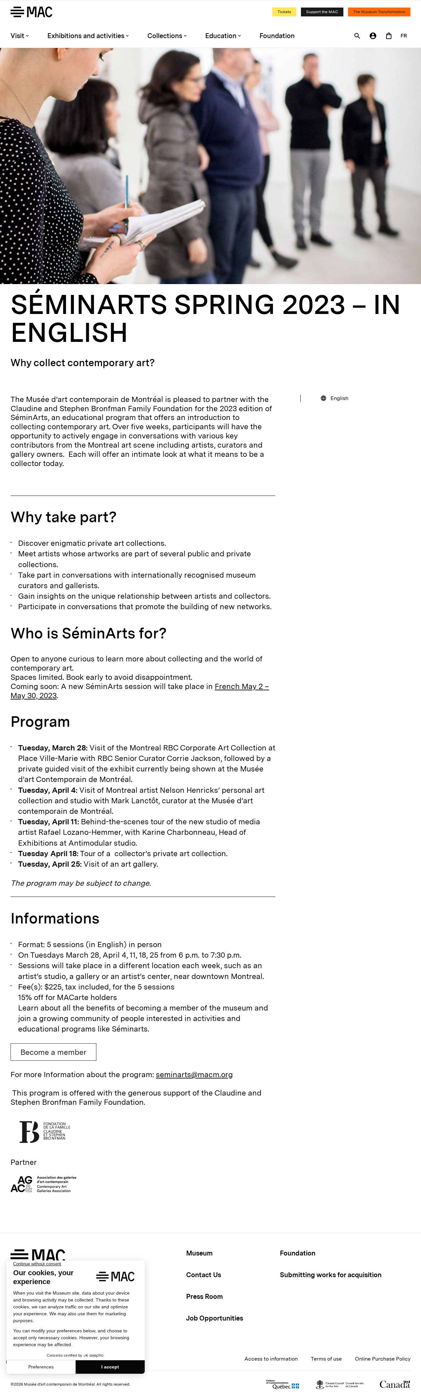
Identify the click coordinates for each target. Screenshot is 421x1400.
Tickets (284, 12)
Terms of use (326, 1359)
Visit (17, 36)
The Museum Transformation (379, 12)
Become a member (53, 1052)
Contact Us (203, 1275)
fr (404, 36)
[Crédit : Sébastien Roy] (210, 166)
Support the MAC (322, 12)
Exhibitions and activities (85, 36)
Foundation (277, 36)
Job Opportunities (214, 1318)
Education (220, 36)
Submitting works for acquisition (331, 1275)
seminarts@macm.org (194, 1074)
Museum (199, 1253)
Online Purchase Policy (382, 1359)
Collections (164, 36)
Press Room (204, 1296)
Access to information (271, 1359)
